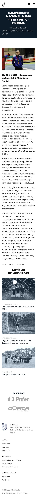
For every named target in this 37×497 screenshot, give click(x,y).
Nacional (21, 31)
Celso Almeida (21, 493)
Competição (8, 31)
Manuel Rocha (18, 264)
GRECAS (14, 424)
